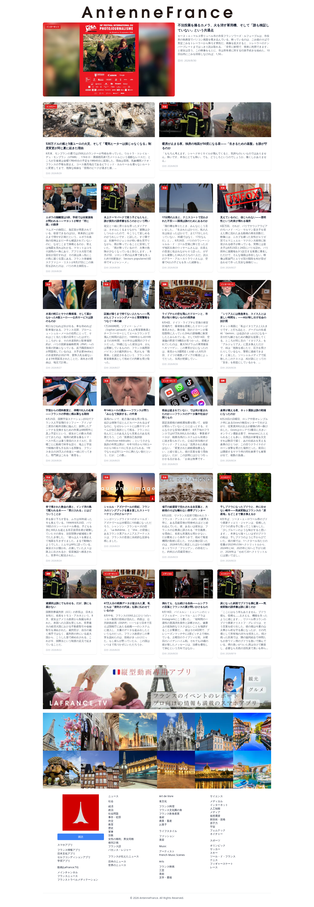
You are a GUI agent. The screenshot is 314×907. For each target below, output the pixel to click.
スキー (214, 852)
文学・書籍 (165, 877)
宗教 (110, 835)
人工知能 (215, 808)
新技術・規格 (217, 819)
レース (214, 867)
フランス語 (114, 846)
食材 (161, 817)
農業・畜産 (165, 820)
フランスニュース (67, 876)
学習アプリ (63, 860)
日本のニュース (117, 861)
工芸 (161, 870)
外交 (110, 820)
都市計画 (113, 842)
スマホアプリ (65, 844)
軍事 (110, 831)
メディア (215, 812)
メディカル (216, 801)
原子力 (214, 823)
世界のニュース (117, 865)
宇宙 (212, 826)
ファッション (166, 836)
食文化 (163, 801)
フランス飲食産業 (169, 813)
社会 (110, 801)
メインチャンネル (67, 872)
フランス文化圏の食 (170, 810)
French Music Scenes (172, 855)
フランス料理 (166, 806)
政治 (110, 810)
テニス (214, 860)
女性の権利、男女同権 (121, 839)
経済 (110, 806)
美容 (161, 839)
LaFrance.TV (70, 867)
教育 (110, 824)
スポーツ (215, 840)
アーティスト (166, 851)
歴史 (110, 828)
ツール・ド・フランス (223, 856)
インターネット (219, 805)
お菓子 (163, 824)
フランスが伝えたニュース (123, 856)
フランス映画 (166, 866)
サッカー (215, 849)
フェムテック (217, 830)
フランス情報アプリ (68, 850)
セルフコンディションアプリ (73, 857)
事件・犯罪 (114, 817)
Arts (161, 861)
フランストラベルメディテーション (77, 879)
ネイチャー (216, 834)
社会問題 (113, 813)
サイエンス (216, 796)
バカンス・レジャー (119, 850)
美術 (161, 873)
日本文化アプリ (66, 853)
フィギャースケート (221, 863)
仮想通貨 (215, 815)
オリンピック (217, 845)
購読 (80, 836)
